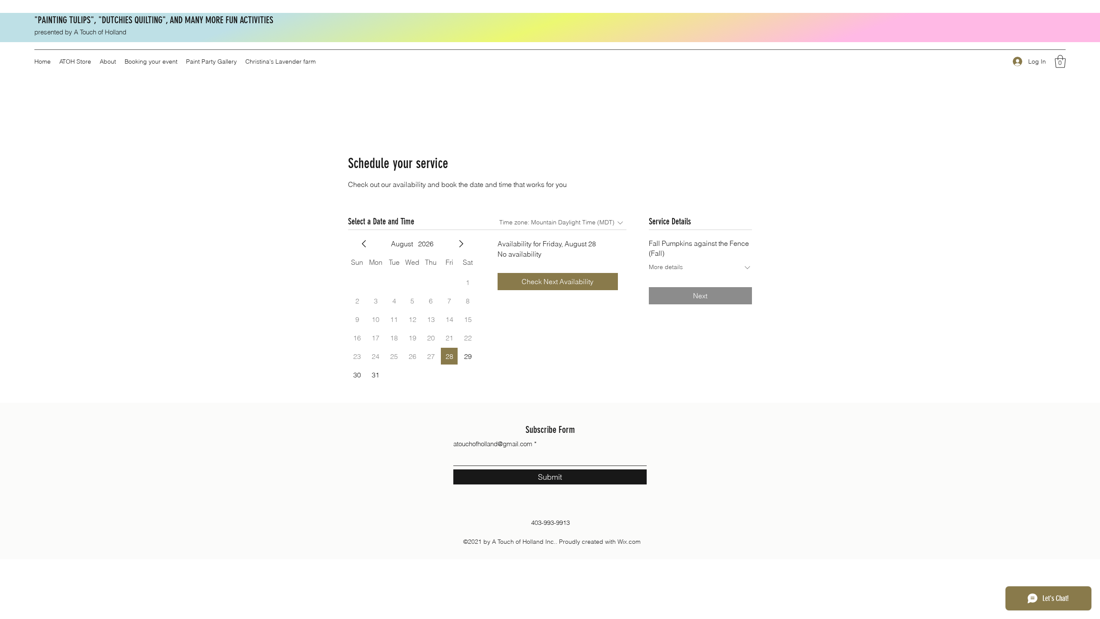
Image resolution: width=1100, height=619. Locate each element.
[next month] (461, 244)
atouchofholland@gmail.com (492, 444)
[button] (1060, 61)
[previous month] (364, 244)
